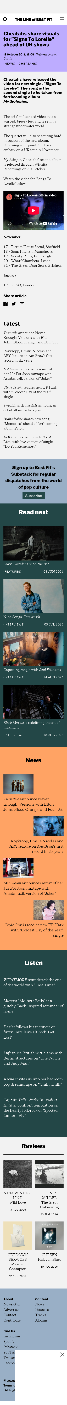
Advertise (11, 1310)
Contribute (12, 1320)
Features (12, 571)
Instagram (11, 1336)
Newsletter (12, 1304)
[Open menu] (62, 19)
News (9, 63)
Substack (10, 1347)
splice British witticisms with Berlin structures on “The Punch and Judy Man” (33, 1058)
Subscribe (33, 495)
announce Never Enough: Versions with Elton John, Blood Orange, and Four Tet (30, 338)
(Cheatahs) (27, 63)
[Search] (5, 19)
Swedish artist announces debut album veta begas (29, 408)
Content (41, 1299)
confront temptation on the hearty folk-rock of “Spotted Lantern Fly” (30, 1108)
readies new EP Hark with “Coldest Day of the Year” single (30, 392)
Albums (41, 1320)
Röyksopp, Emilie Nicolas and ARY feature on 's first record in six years (27, 356)
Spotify (9, 1341)
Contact (9, 1315)
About (8, 1299)
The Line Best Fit (33, 19)
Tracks (40, 1315)
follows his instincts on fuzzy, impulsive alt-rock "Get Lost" (29, 1032)
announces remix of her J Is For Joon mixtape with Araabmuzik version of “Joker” (27, 374)
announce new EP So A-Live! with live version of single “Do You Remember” (28, 442)
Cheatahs (12, 79)
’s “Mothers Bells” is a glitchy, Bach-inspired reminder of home (33, 1006)
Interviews (14, 624)
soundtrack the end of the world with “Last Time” (32, 983)
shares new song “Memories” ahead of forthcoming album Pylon (30, 424)
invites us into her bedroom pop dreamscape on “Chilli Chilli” (33, 1082)
